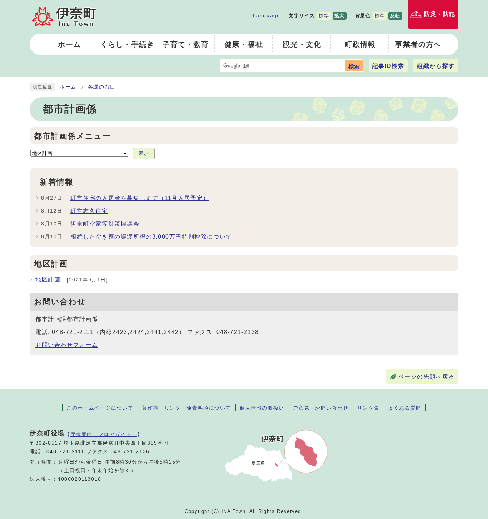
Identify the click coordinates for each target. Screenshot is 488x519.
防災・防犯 (439, 14)
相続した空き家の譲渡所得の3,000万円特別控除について (151, 237)
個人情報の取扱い (262, 408)
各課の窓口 (102, 87)
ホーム (68, 87)
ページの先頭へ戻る (426, 377)
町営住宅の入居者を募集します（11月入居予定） (139, 198)
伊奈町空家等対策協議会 (105, 224)
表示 (144, 153)
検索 (354, 66)
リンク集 (368, 408)
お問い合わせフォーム (66, 345)
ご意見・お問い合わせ (321, 408)
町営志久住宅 (89, 211)
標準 (324, 15)
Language (266, 15)
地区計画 (47, 279)
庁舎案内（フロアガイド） (103, 434)
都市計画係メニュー (72, 135)
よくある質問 (405, 408)
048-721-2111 (65, 451)
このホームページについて (99, 408)
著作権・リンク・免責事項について (186, 408)
